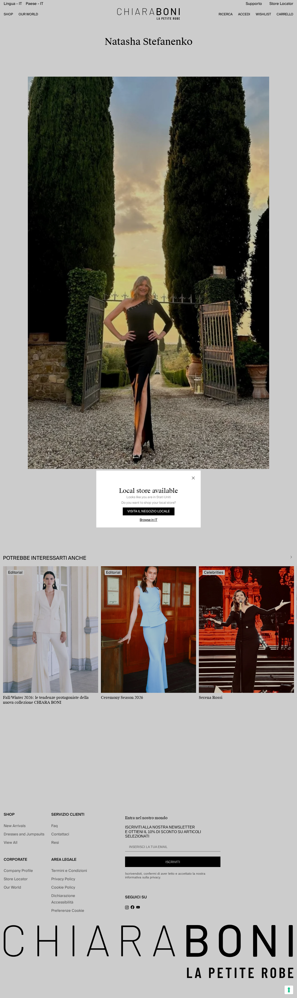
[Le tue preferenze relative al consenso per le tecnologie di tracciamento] (288, 989)
